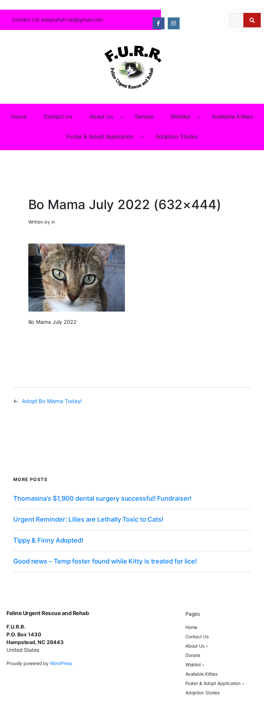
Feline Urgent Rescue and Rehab (47, 613)
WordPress (61, 663)
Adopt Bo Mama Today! (52, 401)
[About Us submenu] (121, 117)
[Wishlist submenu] (198, 117)
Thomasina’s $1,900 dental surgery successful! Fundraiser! (102, 498)
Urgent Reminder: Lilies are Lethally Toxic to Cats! (88, 519)
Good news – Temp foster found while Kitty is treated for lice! (105, 561)
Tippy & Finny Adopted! (48, 540)
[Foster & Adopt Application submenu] (142, 137)
